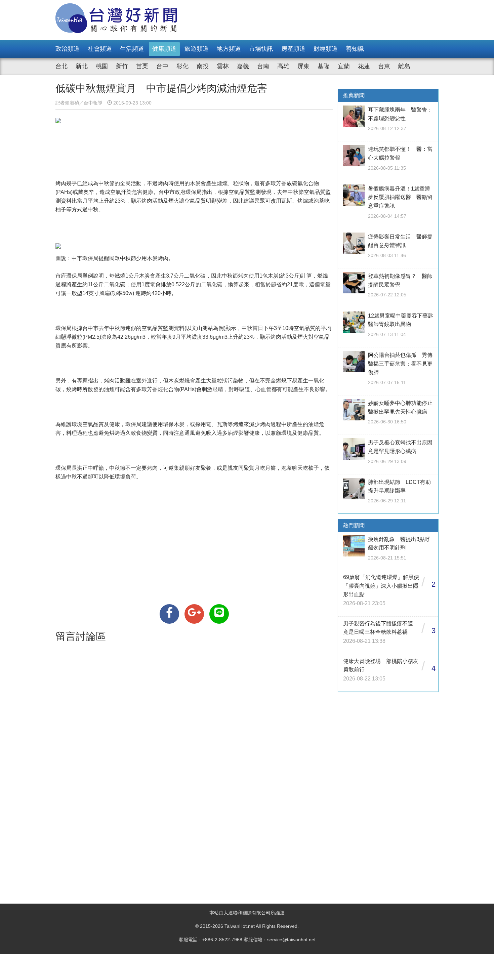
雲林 (223, 66)
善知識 (355, 48)
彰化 (182, 66)
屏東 (303, 66)
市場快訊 (261, 48)
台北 (61, 66)
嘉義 (243, 66)
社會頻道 (100, 48)
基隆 (324, 66)
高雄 (283, 66)
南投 (203, 66)
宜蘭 (344, 66)
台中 (162, 66)
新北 (82, 66)
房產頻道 (293, 48)
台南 (263, 66)
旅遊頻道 (196, 48)
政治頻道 (67, 48)
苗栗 (142, 66)
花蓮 (364, 66)
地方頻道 (229, 48)
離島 (404, 66)
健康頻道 (164, 48)
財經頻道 (326, 48)
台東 (384, 66)
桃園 (102, 66)
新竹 (122, 66)
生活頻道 (132, 48)
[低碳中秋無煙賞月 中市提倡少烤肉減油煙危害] (169, 614)
